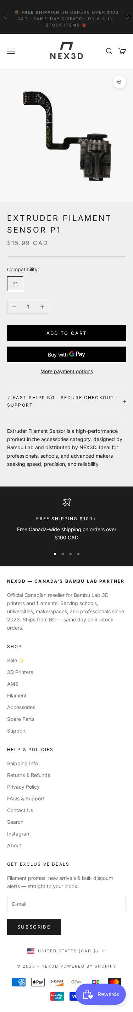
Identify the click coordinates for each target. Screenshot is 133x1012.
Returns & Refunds (28, 775)
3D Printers (20, 672)
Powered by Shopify (88, 966)
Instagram (19, 834)
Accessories (21, 707)
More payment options (66, 371)
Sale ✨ (15, 660)
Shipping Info (22, 763)
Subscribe (34, 927)
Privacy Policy (23, 787)
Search (15, 822)
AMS (12, 684)
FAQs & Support (25, 798)
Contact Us (20, 810)
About (14, 845)
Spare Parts (20, 719)
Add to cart (66, 333)
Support (16, 731)
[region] (66, 520)
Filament (17, 695)
